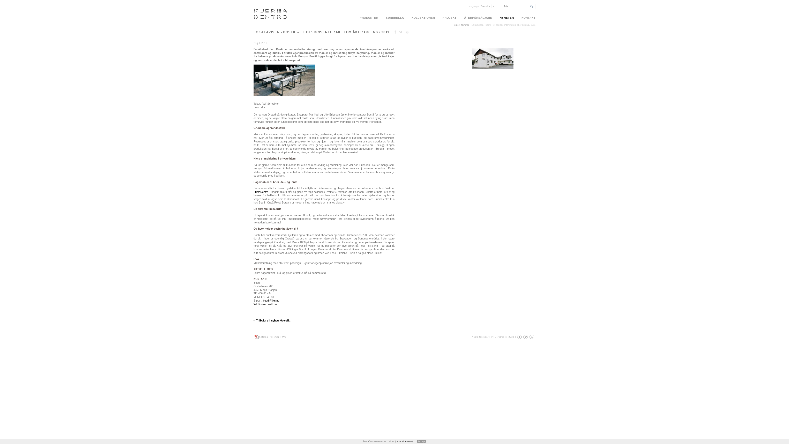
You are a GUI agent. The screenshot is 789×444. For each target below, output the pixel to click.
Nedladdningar (480, 337)
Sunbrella (395, 17)
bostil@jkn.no (271, 300)
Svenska (479, 6)
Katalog (263, 337)
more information (404, 441)
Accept (421, 441)
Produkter (369, 17)
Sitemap (275, 337)
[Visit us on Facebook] (519, 337)
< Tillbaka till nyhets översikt (272, 320)
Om (284, 337)
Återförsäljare (478, 17)
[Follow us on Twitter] (525, 337)
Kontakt (528, 17)
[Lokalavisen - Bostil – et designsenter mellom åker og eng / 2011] (492, 69)
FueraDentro (261, 191)
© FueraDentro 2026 (502, 337)
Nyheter (465, 25)
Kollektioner (423, 17)
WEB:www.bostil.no (265, 304)
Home (456, 25)
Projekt (450, 17)
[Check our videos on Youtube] (531, 337)
